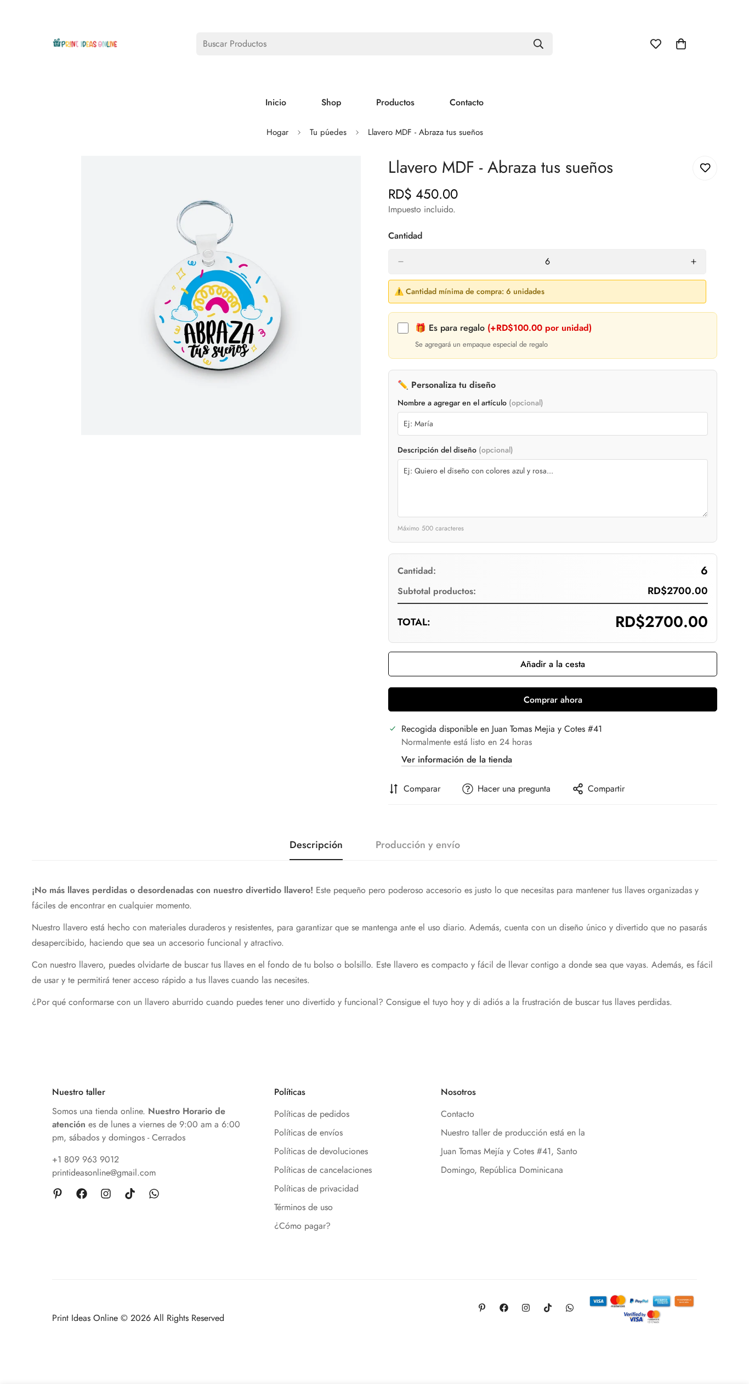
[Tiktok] (129, 1193)
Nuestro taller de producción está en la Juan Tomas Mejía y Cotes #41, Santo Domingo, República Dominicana (513, 1151)
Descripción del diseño (455, 449)
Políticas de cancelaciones (323, 1169)
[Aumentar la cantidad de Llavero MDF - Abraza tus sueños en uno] (694, 262)
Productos (395, 102)
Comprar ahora (553, 699)
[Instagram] (105, 1193)
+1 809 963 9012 (85, 1159)
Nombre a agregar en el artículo (470, 402)
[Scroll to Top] (727, 1324)
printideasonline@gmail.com (104, 1172)
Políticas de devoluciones (321, 1151)
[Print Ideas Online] (85, 43)
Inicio (275, 102)
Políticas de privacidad (316, 1188)
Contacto (467, 102)
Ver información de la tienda (456, 759)
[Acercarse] (351, 179)
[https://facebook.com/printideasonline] (81, 1193)
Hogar (277, 132)
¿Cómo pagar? (302, 1225)
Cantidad (405, 235)
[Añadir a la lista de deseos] (705, 168)
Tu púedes (328, 132)
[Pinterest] (57, 1193)
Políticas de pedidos (311, 1114)
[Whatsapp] (154, 1193)
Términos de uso (303, 1207)
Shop (331, 102)
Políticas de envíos (308, 1132)
